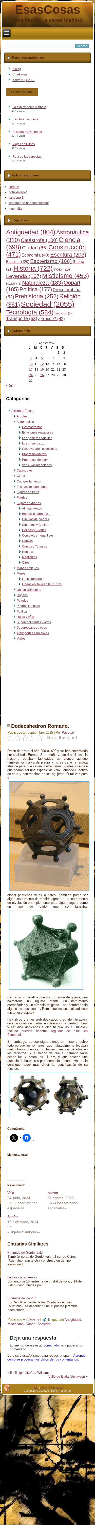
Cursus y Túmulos (34, 546)
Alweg (16, 69)
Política (36, 289)
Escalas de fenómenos (32, 487)
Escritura (68, 254)
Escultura (17, 262)
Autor (43, 1387)
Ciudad (35, 247)
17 (31, 369)
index (61, 269)
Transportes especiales (33, 633)
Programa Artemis (34, 454)
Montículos (29, 557)
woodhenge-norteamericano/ (29, 203)
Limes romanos (32, 579)
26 (42, 375)
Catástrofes (24, 470)
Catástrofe (39, 240)
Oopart (30, 1324)
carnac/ (14, 187)
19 (42, 369)
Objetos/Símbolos (29, 590)
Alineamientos (32, 508)
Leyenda (23, 276)
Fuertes (22, 497)
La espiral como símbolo (29, 107)
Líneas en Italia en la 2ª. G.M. (42, 584)
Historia (33, 268)
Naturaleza (42, 282)
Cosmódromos (32, 427)
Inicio (35, 1387)
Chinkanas (19, 74)
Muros (21, 573)
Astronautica (25, 422)
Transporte (21, 318)
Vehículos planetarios (37, 465)
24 (31, 375)
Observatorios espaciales (39, 449)
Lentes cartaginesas (22, 1277)
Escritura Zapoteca (25, 119)
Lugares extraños (29, 503)
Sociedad (47, 304)
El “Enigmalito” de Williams (30, 1373)
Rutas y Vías (25, 617)
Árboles (22, 416)
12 (42, 364)
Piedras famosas (28, 606)
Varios (21, 638)
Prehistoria (37, 296)
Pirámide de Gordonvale (25, 1252)
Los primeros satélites (37, 438)
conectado (51, 1345)
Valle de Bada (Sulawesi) (66, 1376)
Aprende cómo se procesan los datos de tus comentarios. (46, 1357)
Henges (27, 552)
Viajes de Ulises (23, 144)
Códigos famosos (29, 481)
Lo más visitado (22, 92)
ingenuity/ (15, 208)
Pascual (68, 732)
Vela (10, 1193)
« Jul (9, 385)
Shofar (12, 1217)
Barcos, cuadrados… (36, 514)
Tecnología (29, 312)
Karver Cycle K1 (23, 80)
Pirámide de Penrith (21, 1298)
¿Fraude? (51, 318)
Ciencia (22, 476)
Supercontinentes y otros (34, 622)
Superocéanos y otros (32, 627)
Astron (53, 1193)
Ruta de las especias (26, 156)
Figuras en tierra (28, 492)
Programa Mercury (35, 460)
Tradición (63, 313)
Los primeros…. (33, 443)
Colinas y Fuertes (34, 530)
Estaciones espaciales (37, 432)
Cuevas (27, 541)
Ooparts (22, 595)
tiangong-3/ (16, 197)
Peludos (22, 600)
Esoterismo (51, 261)
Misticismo (65, 275)
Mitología (13, 283)
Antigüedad (30, 232)
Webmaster (56, 1387)
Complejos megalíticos (37, 535)
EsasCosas (47, 9)
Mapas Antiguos (28, 568)
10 (31, 364)
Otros (25, 562)
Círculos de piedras (35, 519)
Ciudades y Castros (35, 525)
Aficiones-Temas (22, 411)
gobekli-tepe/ (18, 192)
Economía (35, 255)
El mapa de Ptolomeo (27, 132)
